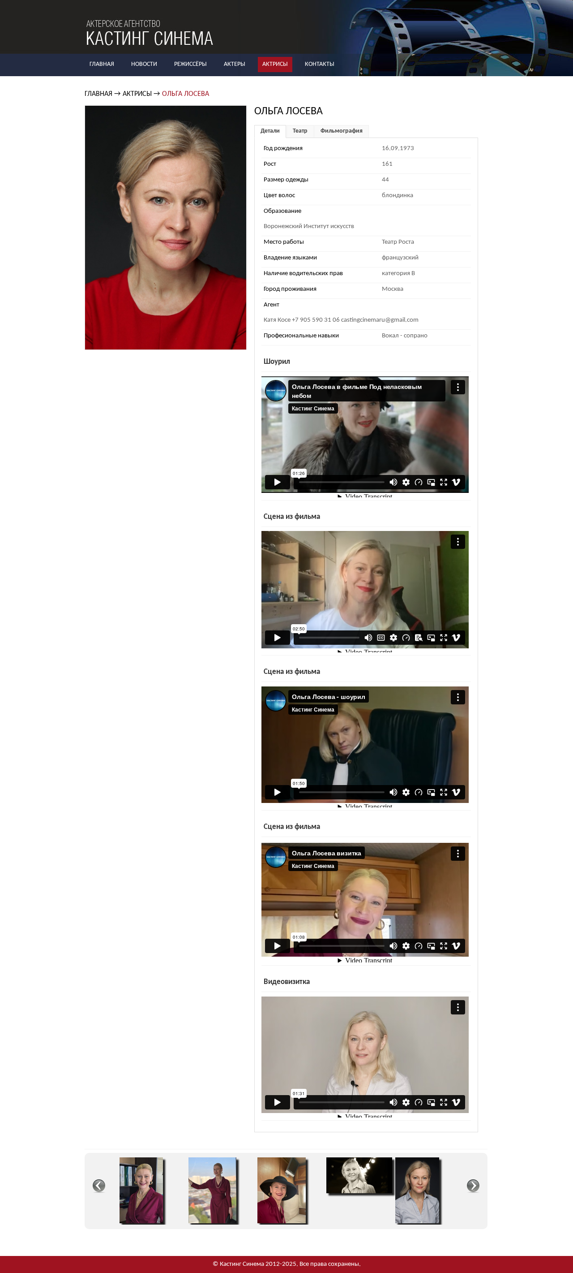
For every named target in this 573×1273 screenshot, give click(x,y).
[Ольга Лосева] (141, 1221)
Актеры (234, 64)
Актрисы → (141, 94)
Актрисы (275, 64)
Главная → (102, 94)
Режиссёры (190, 64)
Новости (144, 64)
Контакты (319, 64)
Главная (102, 64)
